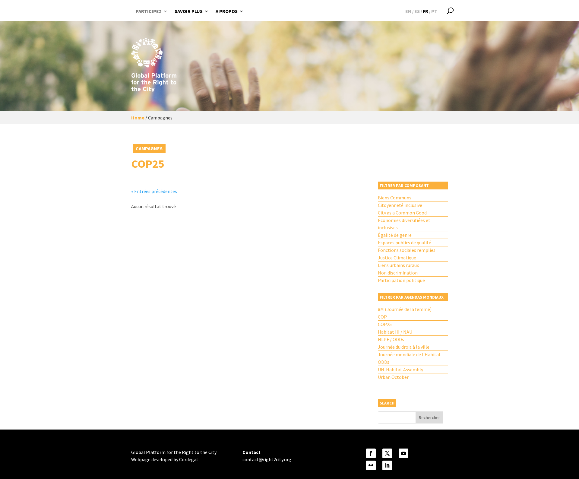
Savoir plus (189, 11)
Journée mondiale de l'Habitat (409, 354)
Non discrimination (398, 273)
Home (137, 118)
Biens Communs (394, 198)
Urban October (393, 377)
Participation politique (401, 280)
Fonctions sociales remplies (406, 250)
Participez (149, 11)
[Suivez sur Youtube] (403, 453)
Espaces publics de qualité (404, 243)
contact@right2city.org (266, 459)
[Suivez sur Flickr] (371, 465)
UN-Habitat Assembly (400, 369)
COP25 (385, 324)
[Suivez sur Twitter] (387, 453)
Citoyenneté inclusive (400, 205)
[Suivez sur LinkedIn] (387, 465)
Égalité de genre (395, 235)
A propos (227, 11)
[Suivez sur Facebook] (371, 453)
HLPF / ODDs (391, 339)
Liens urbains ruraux (398, 265)
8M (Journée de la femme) (405, 309)
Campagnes (149, 148)
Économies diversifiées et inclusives (404, 223)
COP (382, 317)
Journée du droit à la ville (403, 347)
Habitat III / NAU (395, 332)
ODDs (383, 362)
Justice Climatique (397, 258)
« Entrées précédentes (154, 191)
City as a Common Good (402, 213)
